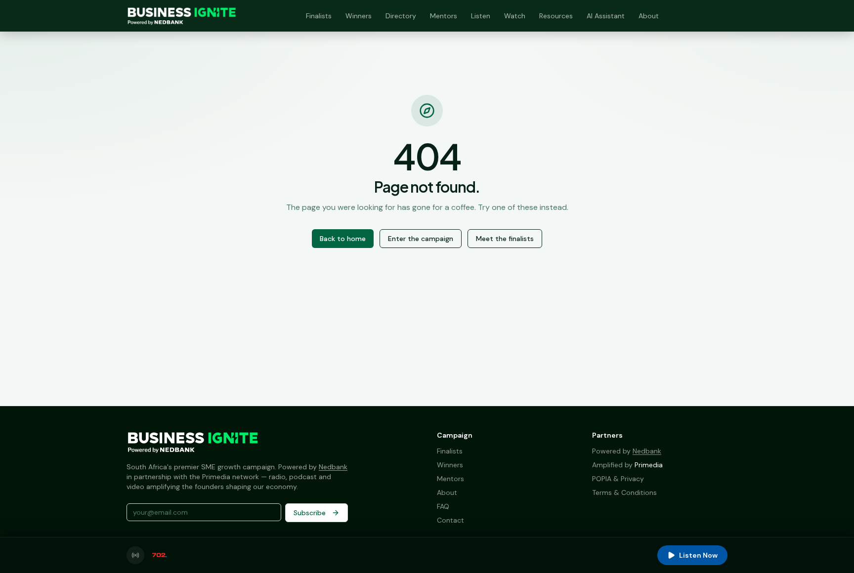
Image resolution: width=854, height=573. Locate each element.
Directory (400, 15)
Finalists (319, 15)
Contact (450, 520)
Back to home (343, 238)
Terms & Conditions (624, 492)
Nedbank (333, 466)
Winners (358, 15)
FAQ (443, 506)
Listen (480, 15)
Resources (556, 15)
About (649, 15)
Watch (514, 15)
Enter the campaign (420, 238)
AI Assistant (606, 15)
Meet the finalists (505, 238)
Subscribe (310, 512)
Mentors (443, 15)
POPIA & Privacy (618, 478)
